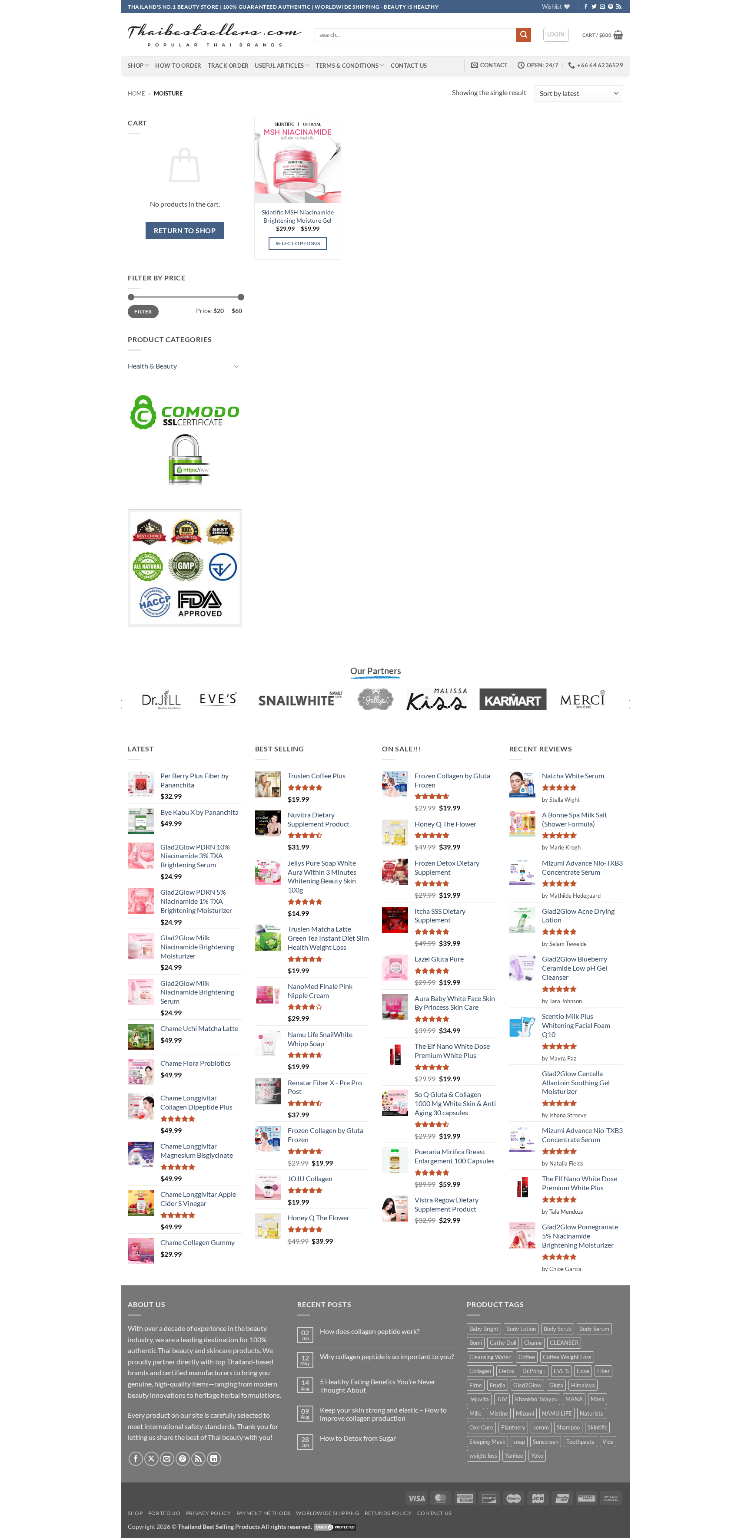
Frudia (497, 1385)
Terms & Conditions (347, 65)
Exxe (583, 1370)
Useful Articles (279, 65)
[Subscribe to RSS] (618, 7)
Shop (135, 65)
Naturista (592, 1413)
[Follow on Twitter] (594, 7)
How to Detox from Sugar (358, 1438)
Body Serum (594, 1328)
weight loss (483, 1455)
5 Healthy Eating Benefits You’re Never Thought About (377, 1385)
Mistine (498, 1413)
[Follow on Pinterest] (610, 7)
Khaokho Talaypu (536, 1399)
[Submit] (523, 35)
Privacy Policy (208, 1513)
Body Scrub (558, 1328)
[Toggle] (237, 366)
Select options (298, 243)
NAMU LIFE (557, 1413)
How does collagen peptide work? (369, 1331)
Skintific (597, 1427)
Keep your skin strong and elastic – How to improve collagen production (383, 1414)
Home (136, 93)
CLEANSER (564, 1342)
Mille (475, 1413)
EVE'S (561, 1370)
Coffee (526, 1357)
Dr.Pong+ (534, 1370)
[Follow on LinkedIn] (214, 1459)
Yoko (537, 1455)
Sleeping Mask (487, 1441)
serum (541, 1427)
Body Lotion (521, 1328)
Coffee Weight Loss (567, 1357)
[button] (556, 35)
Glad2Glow (527, 1385)
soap (519, 1441)
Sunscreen (545, 1441)
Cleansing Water (490, 1357)
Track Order (228, 65)
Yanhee (514, 1455)
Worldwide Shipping (327, 1513)
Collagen (480, 1370)
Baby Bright (483, 1328)
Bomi (475, 1342)
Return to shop (185, 230)
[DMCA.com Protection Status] (335, 1526)
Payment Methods (263, 1513)
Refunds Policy (388, 1513)
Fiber (603, 1370)
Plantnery (513, 1427)
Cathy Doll (503, 1342)
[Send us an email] (602, 7)
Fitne (475, 1385)
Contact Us (409, 65)
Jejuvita (479, 1399)
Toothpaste (580, 1441)
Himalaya (583, 1385)
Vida (608, 1441)
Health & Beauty (152, 366)
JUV (502, 1399)
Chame (533, 1342)
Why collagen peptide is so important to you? (387, 1356)
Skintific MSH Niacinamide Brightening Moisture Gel (298, 216)
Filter (143, 311)
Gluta (556, 1385)
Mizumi (525, 1413)
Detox (507, 1370)
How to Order (178, 65)
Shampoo (568, 1427)
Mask (598, 1399)
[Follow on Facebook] (585, 7)
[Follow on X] (151, 1459)
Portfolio (164, 1513)
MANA (574, 1399)
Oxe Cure (481, 1427)
